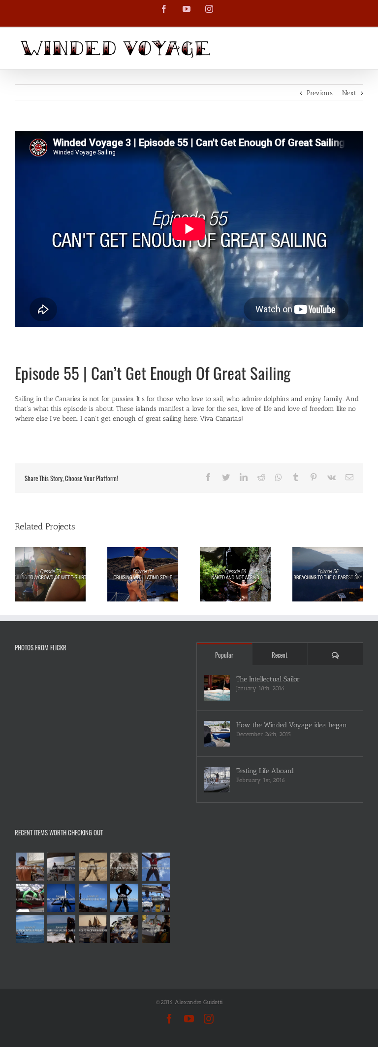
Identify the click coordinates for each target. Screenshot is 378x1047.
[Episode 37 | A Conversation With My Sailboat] (29, 866)
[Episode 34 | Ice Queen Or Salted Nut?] (124, 866)
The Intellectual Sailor (268, 679)
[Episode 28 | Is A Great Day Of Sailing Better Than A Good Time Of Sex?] (155, 897)
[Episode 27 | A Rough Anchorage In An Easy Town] (29, 928)
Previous (320, 93)
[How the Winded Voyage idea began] (217, 734)
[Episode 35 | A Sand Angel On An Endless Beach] (92, 866)
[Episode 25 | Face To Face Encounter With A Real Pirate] (92, 928)
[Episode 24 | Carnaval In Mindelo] (124, 928)
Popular (224, 655)
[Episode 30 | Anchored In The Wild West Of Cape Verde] (92, 897)
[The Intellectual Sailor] (217, 688)
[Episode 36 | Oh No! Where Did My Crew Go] (61, 866)
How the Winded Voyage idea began (291, 725)
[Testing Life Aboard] (217, 779)
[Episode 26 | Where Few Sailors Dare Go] (61, 928)
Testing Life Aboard (265, 771)
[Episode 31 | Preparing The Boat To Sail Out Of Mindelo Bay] (61, 897)
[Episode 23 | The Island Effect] (155, 928)
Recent (279, 655)
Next (349, 93)
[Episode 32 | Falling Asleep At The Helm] (29, 897)
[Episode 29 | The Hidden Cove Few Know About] (124, 897)
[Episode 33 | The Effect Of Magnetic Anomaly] (155, 866)
